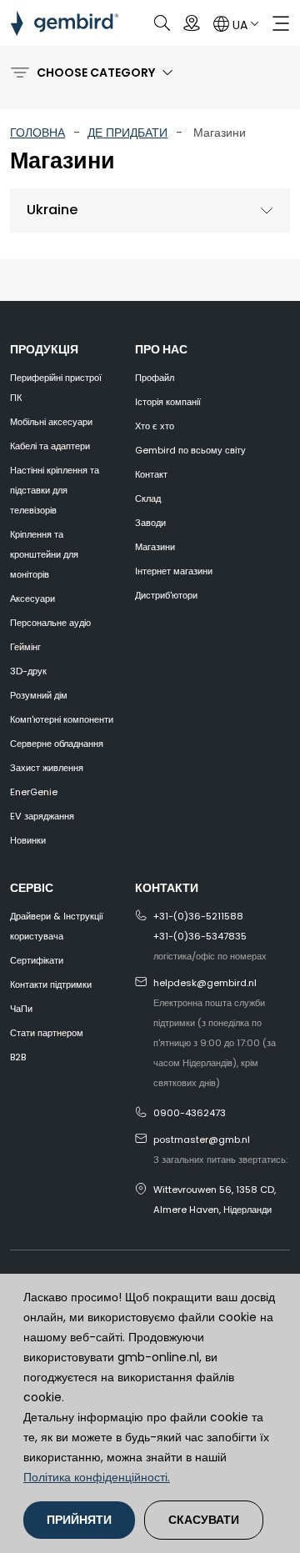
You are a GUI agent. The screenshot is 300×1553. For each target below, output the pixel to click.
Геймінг (25, 647)
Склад (148, 498)
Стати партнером (46, 1033)
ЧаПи (21, 1008)
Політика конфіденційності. (96, 1477)
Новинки (28, 840)
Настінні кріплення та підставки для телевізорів (54, 490)
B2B (18, 1057)
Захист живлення (46, 767)
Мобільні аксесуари (51, 421)
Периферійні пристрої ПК (56, 387)
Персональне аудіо (50, 622)
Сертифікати (36, 960)
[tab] (150, 210)
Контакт (151, 474)
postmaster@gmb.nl (201, 1139)
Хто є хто (154, 426)
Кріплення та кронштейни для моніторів (44, 554)
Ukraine (52, 209)
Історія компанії (168, 401)
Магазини (155, 547)
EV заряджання (42, 816)
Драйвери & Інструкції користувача (56, 926)
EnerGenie (34, 792)
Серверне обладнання (56, 743)
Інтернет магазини (173, 571)
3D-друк (28, 671)
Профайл (154, 377)
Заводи (150, 522)
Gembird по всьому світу (190, 450)
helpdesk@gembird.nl (205, 982)
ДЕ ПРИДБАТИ (128, 132)
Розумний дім (39, 695)
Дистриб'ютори (166, 595)
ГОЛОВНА (37, 132)
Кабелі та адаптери (50, 446)
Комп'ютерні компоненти (61, 719)
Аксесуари (32, 598)
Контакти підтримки (51, 984)
